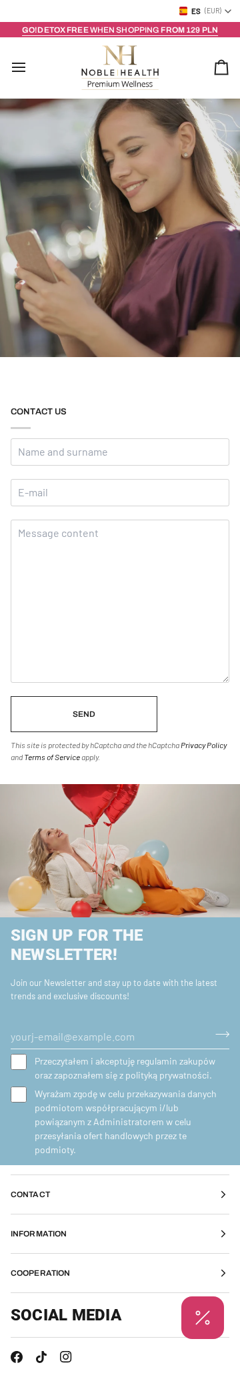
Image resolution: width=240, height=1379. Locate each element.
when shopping (120, 30)
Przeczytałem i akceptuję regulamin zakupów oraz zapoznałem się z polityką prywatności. (125, 1068)
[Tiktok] (41, 1357)
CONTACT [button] (30, 1194)
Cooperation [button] (40, 1273)
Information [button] (39, 1233)
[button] (202, 1317)
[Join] (218, 1034)
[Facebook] (17, 1357)
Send (84, 714)
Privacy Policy (204, 744)
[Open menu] (31, 67)
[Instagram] (66, 1357)
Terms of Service (52, 756)
